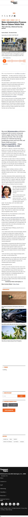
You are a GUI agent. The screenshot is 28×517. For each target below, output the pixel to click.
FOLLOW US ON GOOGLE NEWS (9, 410)
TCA (19, 20)
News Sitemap (9, 509)
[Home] (14, 2)
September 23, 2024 (14, 146)
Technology (12, 20)
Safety (16, 20)
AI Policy (3, 509)
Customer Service (4, 499)
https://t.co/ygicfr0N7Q (9, 144)
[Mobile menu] (1, 2)
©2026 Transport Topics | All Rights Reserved (10, 508)
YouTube (10, 504)
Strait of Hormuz (7, 441)
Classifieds (3, 492)
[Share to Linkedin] (7, 16)
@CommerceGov (13, 131)
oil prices (16, 441)
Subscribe (5, 405)
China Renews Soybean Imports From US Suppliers (12, 341)
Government (3, 20)
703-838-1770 (4, 476)
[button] (12, 16)
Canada (22, 441)
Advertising (3, 488)
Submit (21, 396)
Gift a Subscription (14, 405)
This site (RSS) (18, 504)
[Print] (15, 16)
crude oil (5, 439)
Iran (11, 439)
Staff (1, 485)
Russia (17, 284)
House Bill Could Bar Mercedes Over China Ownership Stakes (14, 324)
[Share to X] (5, 16)
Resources (3, 495)
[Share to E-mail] (10, 16)
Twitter (6, 504)
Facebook (2, 504)
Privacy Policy (24, 508)
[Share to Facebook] (2, 16)
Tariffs (15, 439)
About (1, 478)
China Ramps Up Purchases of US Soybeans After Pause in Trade (13, 307)
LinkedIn (14, 504)
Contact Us (3, 481)
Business (8, 20)
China (14, 284)
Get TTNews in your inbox (20, 73)
